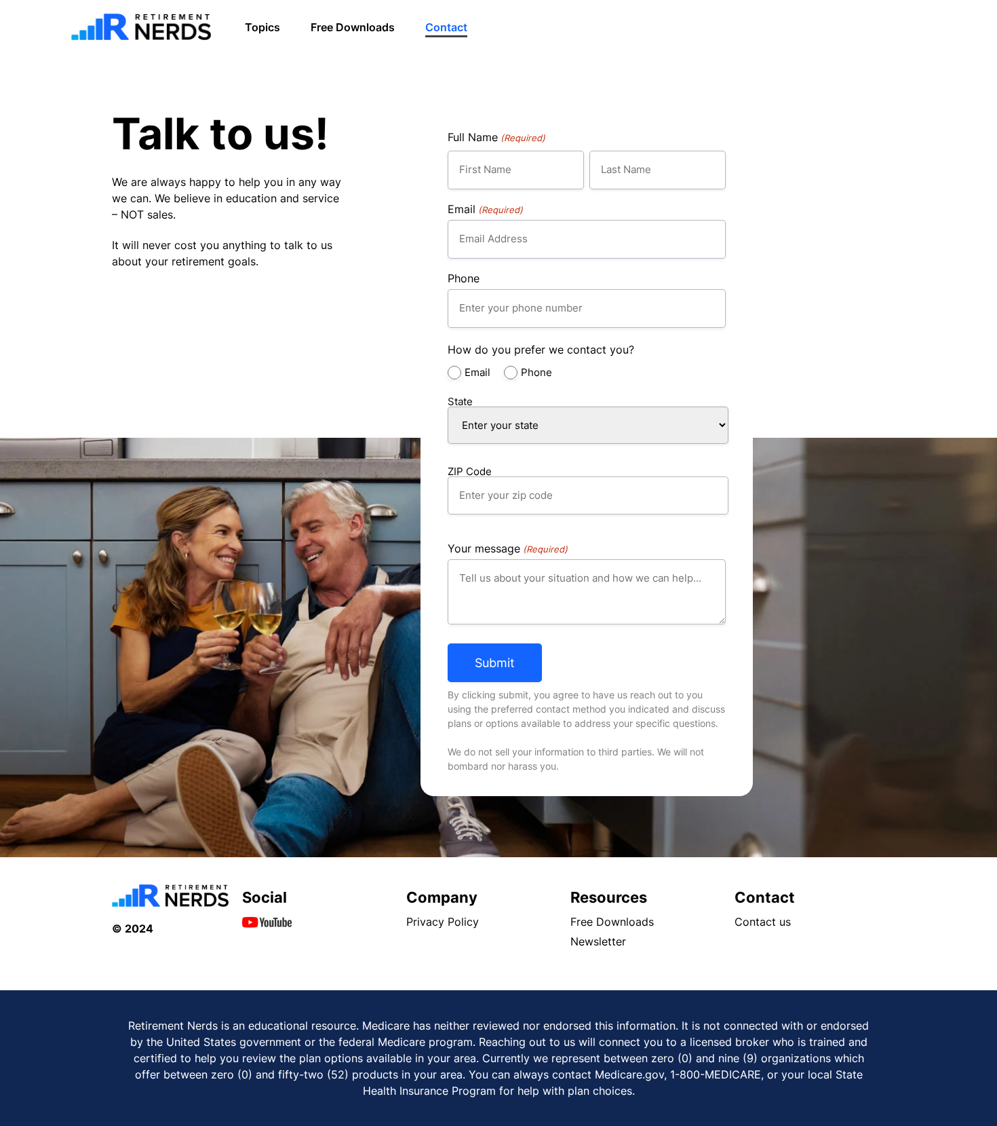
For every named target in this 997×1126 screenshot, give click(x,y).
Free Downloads (353, 27)
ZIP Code (470, 470)
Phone (464, 278)
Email (485, 209)
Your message (507, 548)
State (460, 401)
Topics (262, 27)
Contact (446, 27)
